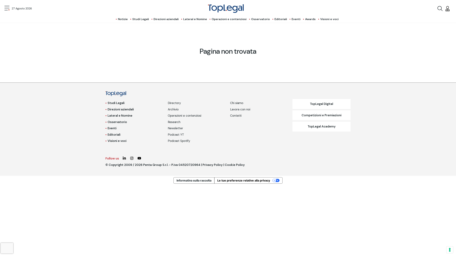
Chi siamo (236, 103)
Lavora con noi (240, 109)
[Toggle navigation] (7, 8)
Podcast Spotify (179, 141)
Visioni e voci (329, 19)
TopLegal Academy (322, 126)
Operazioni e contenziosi (229, 19)
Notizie (123, 19)
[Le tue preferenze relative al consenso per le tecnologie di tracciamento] (449, 249)
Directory (174, 103)
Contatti (236, 116)
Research (174, 122)
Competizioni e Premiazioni (321, 115)
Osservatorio (260, 19)
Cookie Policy (235, 165)
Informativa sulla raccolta (194, 180)
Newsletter (175, 128)
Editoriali (280, 19)
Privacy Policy (213, 165)
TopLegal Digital (321, 104)
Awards (310, 19)
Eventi (296, 19)
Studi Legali (140, 19)
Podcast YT (176, 135)
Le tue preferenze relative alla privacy (243, 180)
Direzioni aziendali (166, 19)
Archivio (173, 109)
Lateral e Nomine (195, 19)
